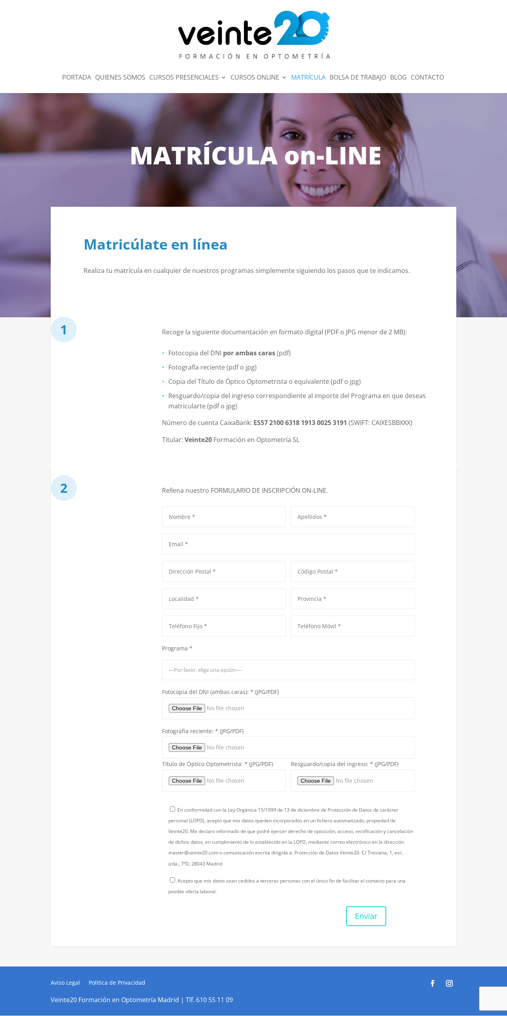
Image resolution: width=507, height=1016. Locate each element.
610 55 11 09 (214, 999)
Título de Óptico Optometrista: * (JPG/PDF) (217, 764)
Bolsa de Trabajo (358, 78)
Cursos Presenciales (184, 78)
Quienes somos (120, 78)
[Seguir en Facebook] (433, 983)
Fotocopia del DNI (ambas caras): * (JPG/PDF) (220, 692)
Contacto (427, 78)
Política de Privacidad (117, 983)
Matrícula (308, 78)
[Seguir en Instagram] (449, 983)
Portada (76, 78)
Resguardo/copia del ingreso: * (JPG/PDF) (344, 764)
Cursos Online (255, 78)
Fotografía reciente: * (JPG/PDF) (203, 731)
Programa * (177, 648)
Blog (398, 78)
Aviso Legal (65, 983)
